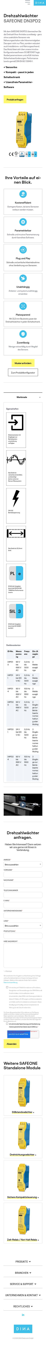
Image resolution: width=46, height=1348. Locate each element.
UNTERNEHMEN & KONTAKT (21, 1295)
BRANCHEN (21, 1272)
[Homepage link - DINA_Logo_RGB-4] (23, 1331)
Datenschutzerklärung (10, 982)
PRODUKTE (21, 1261)
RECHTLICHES (21, 1306)
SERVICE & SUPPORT (21, 1284)
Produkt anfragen (15, 99)
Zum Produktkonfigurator (23, 372)
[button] (23, 1316)
